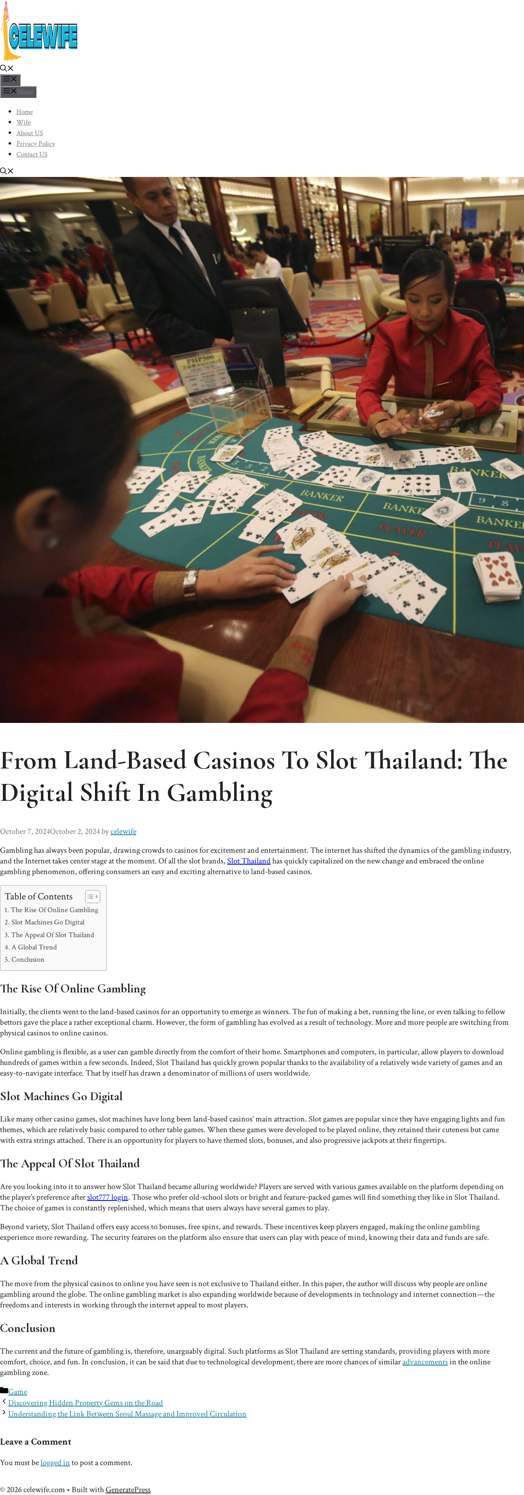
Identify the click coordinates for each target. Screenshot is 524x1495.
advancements (425, 1362)
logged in (55, 1462)
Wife (23, 122)
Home (24, 111)
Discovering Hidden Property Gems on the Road (85, 1403)
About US (29, 133)
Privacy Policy (35, 143)
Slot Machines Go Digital (47, 922)
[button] (7, 69)
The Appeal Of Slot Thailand (52, 935)
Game (17, 1391)
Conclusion (28, 959)
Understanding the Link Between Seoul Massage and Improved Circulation (127, 1414)
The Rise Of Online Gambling (54, 910)
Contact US (31, 154)
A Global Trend (34, 947)
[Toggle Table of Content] (88, 897)
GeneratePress (128, 1489)
